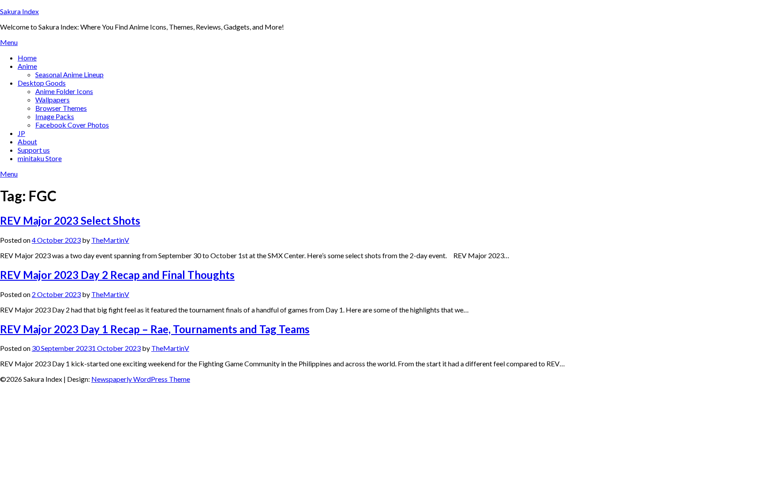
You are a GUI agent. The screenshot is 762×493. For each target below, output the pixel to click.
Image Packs (54, 116)
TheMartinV (110, 240)
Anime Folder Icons (64, 91)
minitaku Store (40, 158)
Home (27, 57)
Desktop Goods (42, 83)
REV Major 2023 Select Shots (70, 220)
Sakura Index (19, 11)
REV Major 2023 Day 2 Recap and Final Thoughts (117, 274)
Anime (27, 66)
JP (21, 133)
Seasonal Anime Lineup (69, 74)
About (27, 141)
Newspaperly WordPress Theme (140, 379)
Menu (9, 42)
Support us (34, 150)
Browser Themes (61, 108)
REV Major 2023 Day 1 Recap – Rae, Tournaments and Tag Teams (155, 329)
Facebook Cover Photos (72, 124)
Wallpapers (52, 99)
